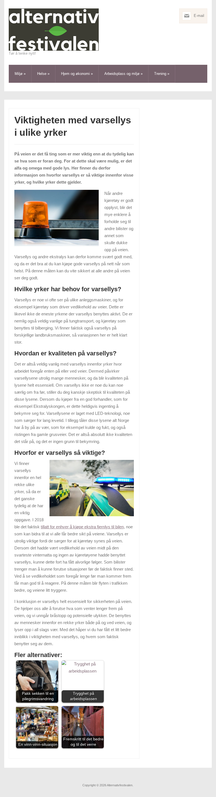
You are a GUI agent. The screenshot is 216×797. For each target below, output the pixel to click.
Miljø (20, 74)
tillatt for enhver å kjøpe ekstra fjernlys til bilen (82, 526)
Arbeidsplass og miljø (123, 74)
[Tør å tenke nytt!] (54, 29)
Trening (161, 74)
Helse (43, 74)
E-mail (199, 16)
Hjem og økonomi (77, 74)
